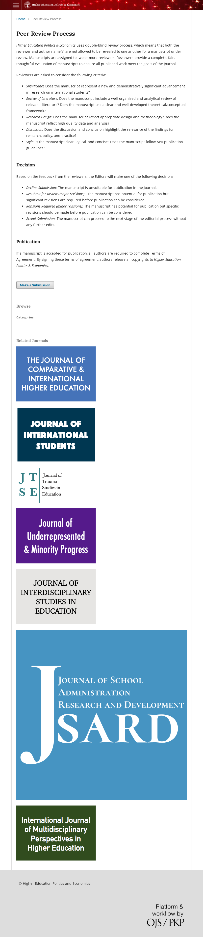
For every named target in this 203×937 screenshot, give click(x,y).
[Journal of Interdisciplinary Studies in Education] (56, 623)
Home (20, 19)
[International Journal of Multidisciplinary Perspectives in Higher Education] (56, 859)
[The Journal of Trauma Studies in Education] (41, 501)
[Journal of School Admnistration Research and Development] (101, 798)
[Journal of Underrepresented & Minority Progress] (56, 562)
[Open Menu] (16, 5)
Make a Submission (35, 285)
